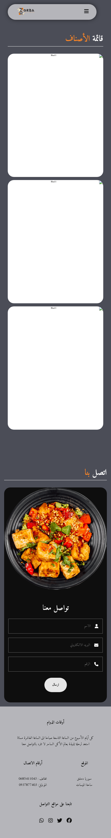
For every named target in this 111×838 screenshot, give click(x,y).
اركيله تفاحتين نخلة (76, 66)
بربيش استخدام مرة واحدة (65, 319)
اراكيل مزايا (83, 192)
